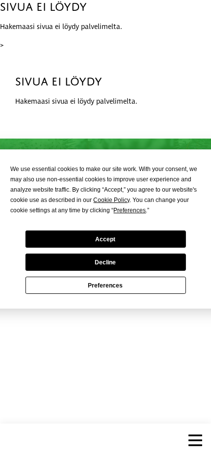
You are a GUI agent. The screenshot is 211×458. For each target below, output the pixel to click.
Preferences (105, 285)
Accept (105, 239)
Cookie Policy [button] (111, 200)
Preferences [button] (129, 210)
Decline (105, 262)
